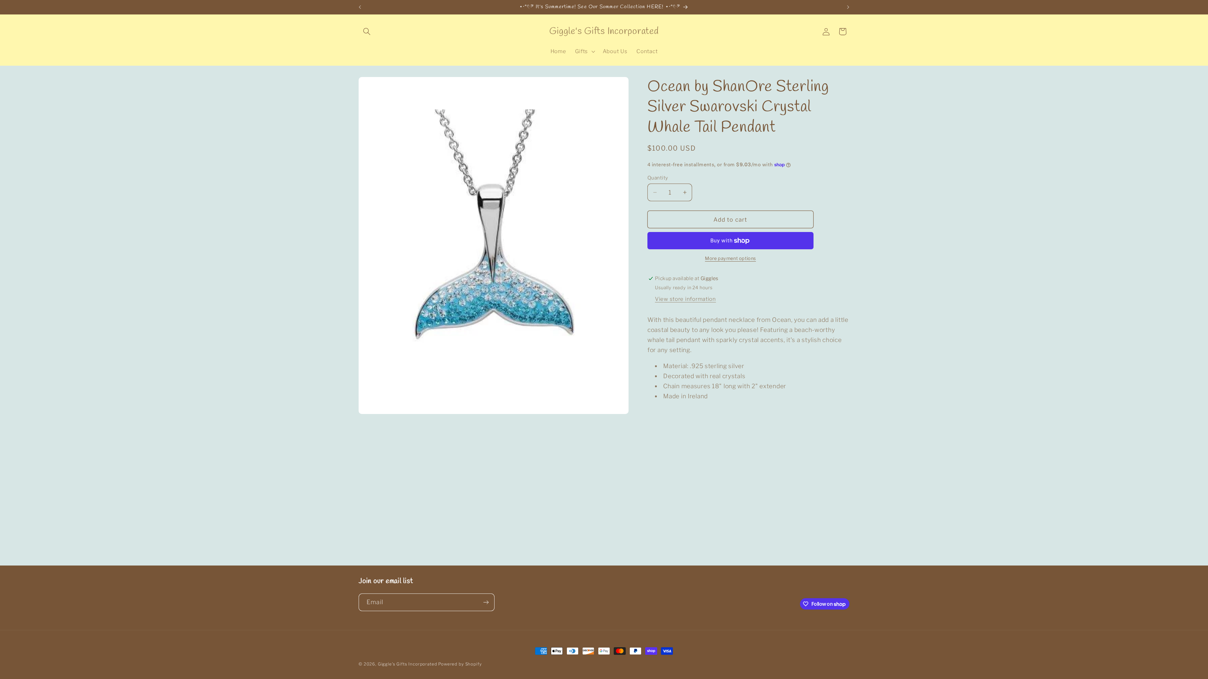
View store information (685, 299)
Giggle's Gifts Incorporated (407, 663)
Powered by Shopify (460, 663)
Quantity (657, 178)
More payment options (730, 258)
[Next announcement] (848, 7)
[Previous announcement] (360, 7)
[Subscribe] (486, 602)
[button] (367, 31)
